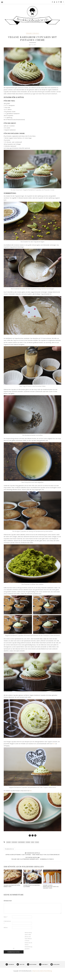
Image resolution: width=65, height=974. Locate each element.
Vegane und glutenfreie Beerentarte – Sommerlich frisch (32, 859)
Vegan (37, 842)
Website (6, 927)
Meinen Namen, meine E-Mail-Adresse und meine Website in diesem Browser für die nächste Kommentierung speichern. (28, 940)
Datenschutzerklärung (46, 971)
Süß (32, 842)
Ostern (28, 842)
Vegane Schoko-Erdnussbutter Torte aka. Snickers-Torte (51, 886)
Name (5, 917)
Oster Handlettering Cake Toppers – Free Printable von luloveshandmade (32, 854)
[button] (30, 835)
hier (54, 743)
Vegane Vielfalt (32, 33)
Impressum (36, 971)
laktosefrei (21, 842)
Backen (8, 842)
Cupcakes (14, 842)
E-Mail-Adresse (7, 922)
